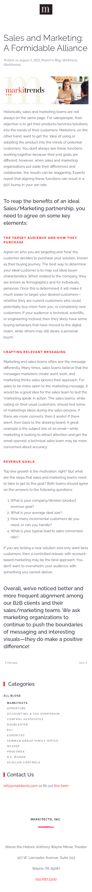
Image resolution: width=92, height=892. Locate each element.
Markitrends (12, 64)
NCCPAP (13, 746)
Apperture (16, 708)
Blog (58, 60)
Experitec (16, 735)
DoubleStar (17, 724)
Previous (12, 662)
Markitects (69, 60)
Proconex (16, 751)
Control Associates (25, 719)
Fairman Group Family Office (33, 740)
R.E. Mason (16, 757)
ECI (10, 730)
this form (61, 786)
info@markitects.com (21, 786)
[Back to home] (46, 9)
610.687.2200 (46, 879)
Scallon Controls (23, 762)
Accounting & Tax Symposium (33, 713)
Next (82, 662)
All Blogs (12, 695)
